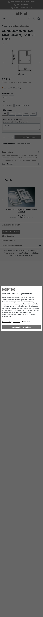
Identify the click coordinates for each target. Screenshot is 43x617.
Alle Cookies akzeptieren (21, 327)
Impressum (16, 322)
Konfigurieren (26, 322)
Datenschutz (6, 322)
